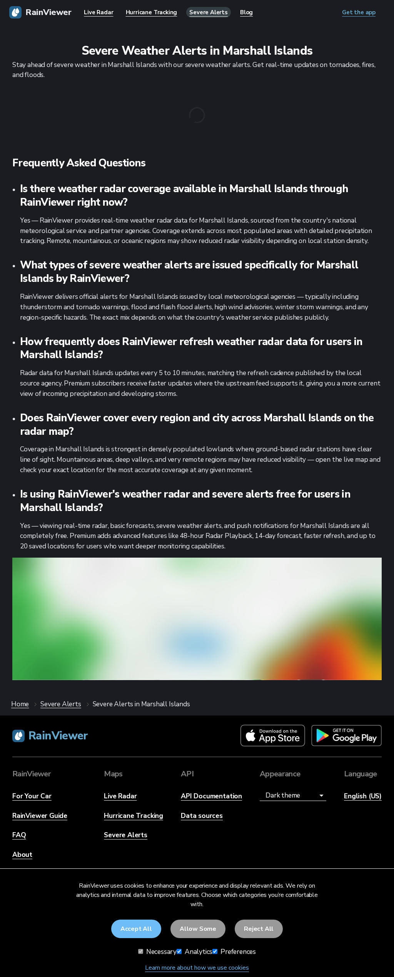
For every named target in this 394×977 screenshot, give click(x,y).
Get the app (197, 645)
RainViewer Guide (39, 815)
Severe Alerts (125, 835)
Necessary (161, 951)
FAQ (19, 835)
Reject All (259, 929)
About (22, 854)
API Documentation (211, 796)
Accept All (136, 929)
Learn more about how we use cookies (197, 968)
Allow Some (198, 929)
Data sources (202, 815)
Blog (246, 12)
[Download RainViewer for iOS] (272, 736)
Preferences (237, 951)
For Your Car (32, 796)
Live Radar (120, 796)
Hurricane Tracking (133, 815)
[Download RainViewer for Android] (346, 736)
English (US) (363, 796)
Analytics (197, 951)
